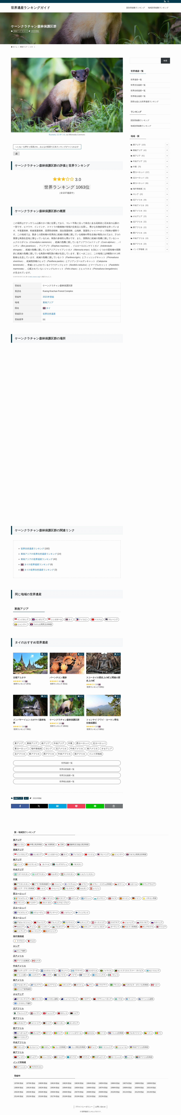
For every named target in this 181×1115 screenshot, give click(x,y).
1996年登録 (91, 1088)
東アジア (139, 145)
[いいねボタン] (16, 154)
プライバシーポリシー (84, 1107)
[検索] (168, 1)
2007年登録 (78, 1092)
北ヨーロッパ (140, 178)
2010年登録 (115, 1092)
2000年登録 (139, 1088)
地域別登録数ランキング (141, 126)
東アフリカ (139, 227)
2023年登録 (103, 1096)
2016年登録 (42, 1096)
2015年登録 (30, 1096)
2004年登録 (42, 1092)
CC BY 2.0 (61, 135)
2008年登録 (91, 1092)
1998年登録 (115, 1088)
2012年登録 (139, 1092)
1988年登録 (139, 1083)
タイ (25, 31)
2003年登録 (30, 1092)
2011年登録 (127, 1092)
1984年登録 (91, 1083)
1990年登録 (18, 1088)
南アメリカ (139, 211)
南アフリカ (139, 244)
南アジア (139, 156)
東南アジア (17, 31)
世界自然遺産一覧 (138, 90)
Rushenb (52, 135)
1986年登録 (115, 1083)
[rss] (165, 1)
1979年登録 (30, 1083)
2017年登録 (54, 1096)
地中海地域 (139, 189)
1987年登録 (127, 1083)
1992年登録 (42, 1088)
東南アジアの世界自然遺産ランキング (39, 554)
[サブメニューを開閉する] (167, 145)
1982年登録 (66, 1083)
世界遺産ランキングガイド (30, 7)
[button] (20, 806)
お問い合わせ (100, 1107)
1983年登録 (78, 1083)
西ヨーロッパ (141, 172)
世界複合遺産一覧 (138, 96)
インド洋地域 (140, 249)
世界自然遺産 (49, 314)
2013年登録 (151, 1092)
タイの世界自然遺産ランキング (39, 570)
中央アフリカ (140, 238)
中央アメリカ (140, 205)
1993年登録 (54, 1088)
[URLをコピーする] (114, 806)
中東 (137, 167)
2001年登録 (151, 1088)
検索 (165, 61)
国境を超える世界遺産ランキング (144, 101)
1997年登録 (103, 1088)
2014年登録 (18, 1096)
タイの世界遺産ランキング (37, 564)
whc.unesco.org (34, 276)
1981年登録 (54, 1083)
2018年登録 (66, 1096)
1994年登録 (66, 1088)
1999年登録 (127, 1088)
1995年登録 (78, 1088)
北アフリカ (139, 222)
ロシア (138, 194)
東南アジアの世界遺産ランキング (37, 559)
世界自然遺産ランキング (32, 548)
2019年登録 (78, 1096)
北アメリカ (139, 200)
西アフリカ (139, 233)
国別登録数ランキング (140, 120)
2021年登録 (35, 31)
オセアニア (139, 216)
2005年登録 (54, 1092)
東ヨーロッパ (140, 183)
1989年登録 (151, 1083)
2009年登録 (103, 1092)
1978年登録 (18, 1083)
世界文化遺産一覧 (138, 85)
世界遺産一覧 (136, 79)
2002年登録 (18, 1092)
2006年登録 (66, 1092)
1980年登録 (42, 1083)
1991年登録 (30, 1088)
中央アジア (139, 161)
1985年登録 (103, 1083)
